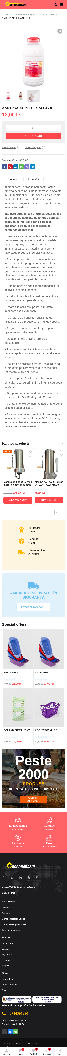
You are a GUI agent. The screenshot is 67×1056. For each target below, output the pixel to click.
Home (5, 14)
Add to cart (33, 136)
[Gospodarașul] (21, 865)
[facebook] (3, 877)
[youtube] (37, 877)
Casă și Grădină (49, 14)
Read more (49, 500)
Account (6, 1054)
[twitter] (28, 877)
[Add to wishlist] (18, 147)
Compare (47, 1051)
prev (56, 443)
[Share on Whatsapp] (21, 166)
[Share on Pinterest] (10, 166)
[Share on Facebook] (4, 166)
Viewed (60, 1054)
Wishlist (33, 1051)
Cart (21, 1051)
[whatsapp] (15, 1031)
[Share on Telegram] (32, 166)
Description (12, 179)
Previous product (56, 512)
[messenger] (10, 1031)
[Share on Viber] (26, 166)
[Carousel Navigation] (59, 443)
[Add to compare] (43, 147)
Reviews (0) (33, 179)
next (62, 443)
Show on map (9, 893)
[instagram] (11, 877)
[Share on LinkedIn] (15, 166)
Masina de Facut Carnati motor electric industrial (17, 483)
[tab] (12, 179)
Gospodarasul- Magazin (25, 14)
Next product (62, 512)
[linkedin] (20, 877)
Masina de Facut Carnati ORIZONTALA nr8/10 (49, 483)
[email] (4, 1031)
